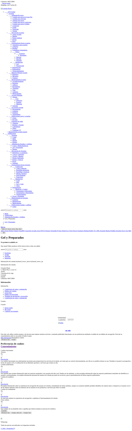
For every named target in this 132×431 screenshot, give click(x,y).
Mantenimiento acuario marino (18, 132)
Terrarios (13, 135)
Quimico (15, 78)
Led (17, 64)
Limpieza (15, 111)
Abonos (14, 97)
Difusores (19, 100)
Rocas (14, 161)
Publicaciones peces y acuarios (19, 116)
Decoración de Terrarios (17, 151)
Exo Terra (69, 231)
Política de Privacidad (11, 294)
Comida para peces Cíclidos (20, 24)
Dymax (59, 231)
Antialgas (15, 46)
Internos (18, 57)
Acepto (14, 339)
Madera (14, 36)
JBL (98, 231)
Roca (14, 41)
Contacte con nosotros (11, 311)
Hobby (91, 231)
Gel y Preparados (17, 147)
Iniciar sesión (9, 308)
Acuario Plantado (15, 95)
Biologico (15, 74)
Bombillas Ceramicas (22, 172)
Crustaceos (15, 26)
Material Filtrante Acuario (18, 73)
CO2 (15, 99)
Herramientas (16, 109)
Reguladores (16, 86)
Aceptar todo (27, 413)
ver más (68, 330)
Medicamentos (16, 93)
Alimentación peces (16, 15)
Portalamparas (16, 187)
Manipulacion (16, 201)
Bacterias (15, 83)
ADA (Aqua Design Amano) (10, 231)
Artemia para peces (18, 20)
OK (3, 232)
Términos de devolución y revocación (16, 296)
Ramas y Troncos (17, 160)
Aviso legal (8, 293)
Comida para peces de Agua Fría (22, 17)
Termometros (16, 114)
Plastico (14, 142)
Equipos (18, 102)
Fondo (14, 27)
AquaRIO (22, 231)
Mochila (18, 59)
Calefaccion (17, 166)
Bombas (14, 48)
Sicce (124, 231)
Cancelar (4, 410)
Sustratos (15, 106)
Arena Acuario (16, 34)
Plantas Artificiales (18, 158)
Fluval (75, 231)
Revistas (14, 120)
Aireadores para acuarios (19, 45)
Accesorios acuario (16, 107)
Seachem (119, 231)
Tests (13, 90)
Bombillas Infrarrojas (22, 170)
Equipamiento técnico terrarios (19, 165)
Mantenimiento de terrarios (18, 198)
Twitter (7, 255)
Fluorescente (20, 66)
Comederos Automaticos (19, 50)
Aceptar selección (17, 413)
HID (17, 182)
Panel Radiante (20, 175)
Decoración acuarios (16, 33)
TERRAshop (10, 133)
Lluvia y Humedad (18, 196)
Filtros (15, 52)
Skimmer (19, 60)
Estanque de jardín (16, 121)
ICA (95, 231)
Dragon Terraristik (51, 231)
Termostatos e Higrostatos (24, 191)
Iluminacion (17, 62)
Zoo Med (128, 231)
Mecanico (15, 76)
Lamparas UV (16, 130)
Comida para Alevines (19, 19)
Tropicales (15, 29)
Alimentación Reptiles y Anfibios (20, 144)
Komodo (103, 231)
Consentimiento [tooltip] (8, 346)
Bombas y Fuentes (18, 125)
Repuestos (23, 55)
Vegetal (14, 31)
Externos (20, 53)
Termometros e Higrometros (24, 193)
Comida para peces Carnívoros (21, 22)
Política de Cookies (10, 291)
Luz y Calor (20, 184)
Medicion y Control (19, 189)
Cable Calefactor (21, 168)
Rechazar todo (6, 339)
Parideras (15, 113)
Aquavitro (28, 231)
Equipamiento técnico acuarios (19, 43)
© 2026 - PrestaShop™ (8, 428)
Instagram (8, 258)
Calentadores (16, 126)
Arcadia (34, 231)
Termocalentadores (18, 71)
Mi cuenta (8, 309)
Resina (14, 39)
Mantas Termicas (21, 173)
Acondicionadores (17, 81)
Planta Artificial (17, 38)
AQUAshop (10, 12)
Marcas (3, 227)
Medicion (19, 104)
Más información (6, 338)
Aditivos (15, 85)
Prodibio (113, 231)
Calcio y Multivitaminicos (20, 146)
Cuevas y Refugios (18, 154)
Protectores (19, 177)
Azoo (38, 231)
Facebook (8, 253)
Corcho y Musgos (17, 156)
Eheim (64, 231)
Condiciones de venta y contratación (16, 289)
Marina (108, 231)
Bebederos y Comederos (19, 153)
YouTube (7, 256)
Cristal (14, 137)
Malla (14, 139)
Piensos (14, 149)
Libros (14, 118)
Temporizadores (21, 194)
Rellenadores (16, 69)
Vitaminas (15, 88)
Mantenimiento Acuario (17, 79)
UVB (18, 180)
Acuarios (11, 13)
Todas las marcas (12, 229)
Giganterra (80, 231)
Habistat (86, 231)
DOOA (42, 231)
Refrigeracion (16, 67)
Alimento (15, 123)
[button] (4, 359)
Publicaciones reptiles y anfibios (20, 205)
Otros (18, 186)
